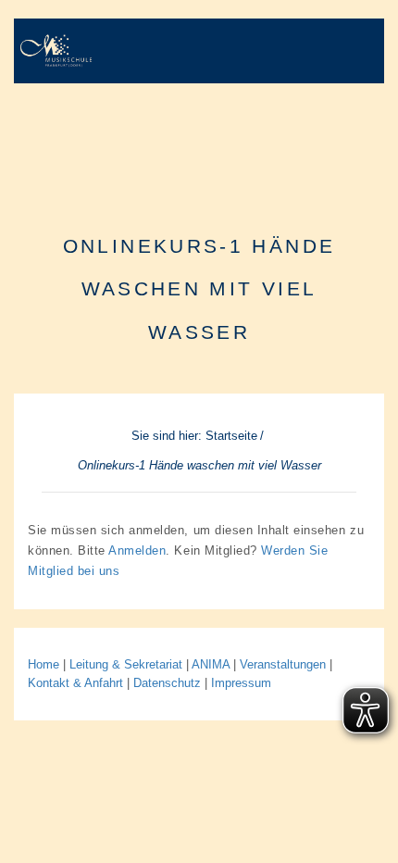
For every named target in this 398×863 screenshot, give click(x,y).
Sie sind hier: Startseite (194, 436)
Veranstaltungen (285, 664)
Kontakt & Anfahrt (75, 683)
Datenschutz (167, 683)
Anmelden (137, 550)
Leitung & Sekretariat (125, 664)
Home (43, 664)
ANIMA (212, 664)
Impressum (241, 683)
